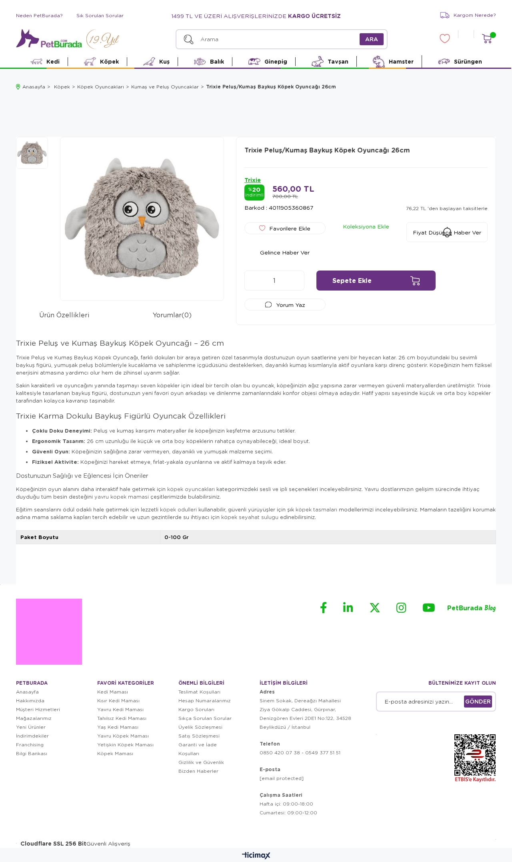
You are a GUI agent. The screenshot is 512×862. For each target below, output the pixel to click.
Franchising (30, 745)
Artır (294, 281)
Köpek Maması (115, 753)
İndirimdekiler (32, 736)
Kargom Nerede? (475, 15)
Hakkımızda (30, 701)
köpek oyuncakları (191, 489)
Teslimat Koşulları (199, 692)
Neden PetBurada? (39, 15)
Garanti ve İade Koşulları (197, 749)
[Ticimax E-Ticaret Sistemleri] (256, 856)
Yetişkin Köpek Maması (125, 745)
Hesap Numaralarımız (204, 701)
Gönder (478, 701)
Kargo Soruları (196, 709)
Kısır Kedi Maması (118, 701)
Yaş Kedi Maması (117, 727)
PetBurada (471, 608)
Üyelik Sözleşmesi (200, 727)
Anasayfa (27, 692)
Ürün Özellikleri (64, 315)
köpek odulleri (178, 509)
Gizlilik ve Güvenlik (201, 762)
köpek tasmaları (316, 509)
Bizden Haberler (198, 771)
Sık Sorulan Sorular (100, 15)
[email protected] (282, 778)
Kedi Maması (112, 692)
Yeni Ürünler (31, 727)
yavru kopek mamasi (121, 496)
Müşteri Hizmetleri (38, 709)
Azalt (254, 281)
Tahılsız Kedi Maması (121, 718)
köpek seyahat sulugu (249, 517)
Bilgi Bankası (31, 753)
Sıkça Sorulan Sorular (205, 718)
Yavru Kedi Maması (120, 709)
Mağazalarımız (34, 718)
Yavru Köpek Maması (123, 736)
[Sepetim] (486, 38)
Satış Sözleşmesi (199, 736)
